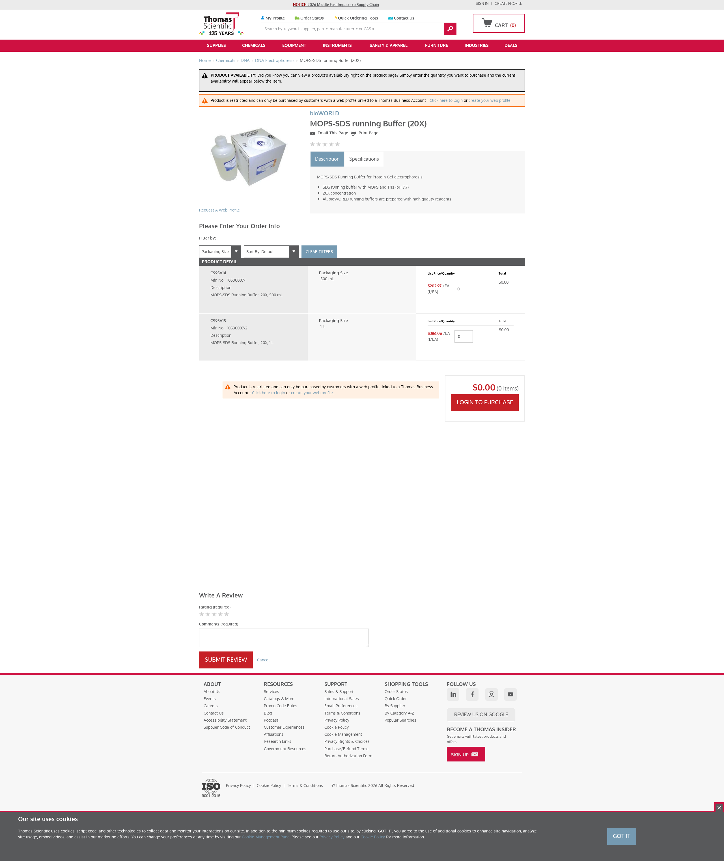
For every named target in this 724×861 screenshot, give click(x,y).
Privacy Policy (336, 720)
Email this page (332, 133)
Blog (268, 713)
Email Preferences (340, 706)
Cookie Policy (336, 727)
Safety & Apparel (389, 45)
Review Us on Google (481, 714)
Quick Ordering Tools (358, 18)
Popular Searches (400, 720)
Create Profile (508, 3)
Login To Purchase (485, 402)
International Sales (341, 699)
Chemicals (254, 45)
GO (450, 29)
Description (327, 159)
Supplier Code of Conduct (227, 727)
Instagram (491, 694)
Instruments (337, 45)
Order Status (312, 18)
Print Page (367, 133)
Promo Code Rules (280, 706)
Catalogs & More (279, 699)
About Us (212, 691)
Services (271, 691)
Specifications (364, 159)
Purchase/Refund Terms (346, 749)
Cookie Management (343, 734)
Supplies (216, 45)
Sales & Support (339, 691)
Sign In (482, 3)
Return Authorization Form (348, 756)
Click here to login (446, 100)
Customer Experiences (284, 727)
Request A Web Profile (219, 210)
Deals (511, 45)
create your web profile (489, 100)
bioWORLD (324, 113)
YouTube (510, 694)
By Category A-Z (399, 713)
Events (210, 699)
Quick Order (396, 699)
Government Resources (285, 749)
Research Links (277, 741)
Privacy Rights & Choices (347, 741)
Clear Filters (319, 251)
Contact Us (404, 18)
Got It (621, 836)
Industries (477, 45)
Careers (211, 706)
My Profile (274, 18)
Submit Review (226, 660)
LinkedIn (453, 694)
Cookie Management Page (266, 837)
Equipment (294, 45)
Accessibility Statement (225, 720)
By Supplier (395, 706)
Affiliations (273, 734)
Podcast (271, 720)
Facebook (472, 694)
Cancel (263, 660)
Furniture (436, 45)
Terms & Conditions (342, 713)
